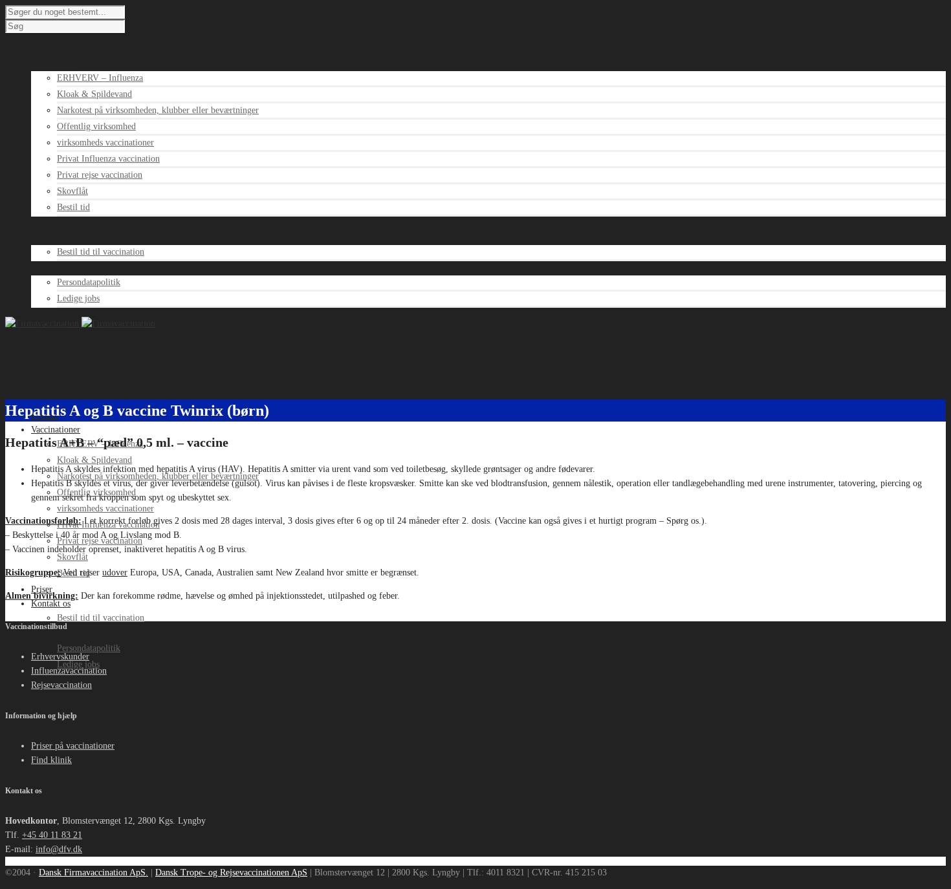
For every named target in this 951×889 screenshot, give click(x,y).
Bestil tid (73, 207)
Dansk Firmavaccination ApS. (93, 872)
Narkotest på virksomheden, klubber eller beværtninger (158, 110)
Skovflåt (72, 191)
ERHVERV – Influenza (100, 78)
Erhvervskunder (60, 656)
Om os (43, 634)
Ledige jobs (78, 298)
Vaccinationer (55, 429)
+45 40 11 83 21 (52, 835)
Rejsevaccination (61, 685)
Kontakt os (51, 603)
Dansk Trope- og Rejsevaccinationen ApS (231, 872)
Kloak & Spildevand (94, 94)
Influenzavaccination (69, 671)
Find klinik (51, 760)
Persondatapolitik (88, 282)
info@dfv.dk (59, 849)
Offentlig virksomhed (96, 126)
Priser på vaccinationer (73, 746)
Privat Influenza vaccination (108, 159)
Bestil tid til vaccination (100, 252)
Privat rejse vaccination (99, 175)
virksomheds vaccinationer (105, 142)
